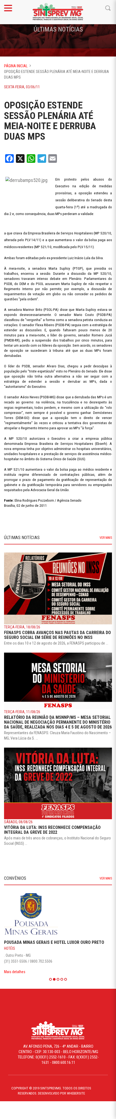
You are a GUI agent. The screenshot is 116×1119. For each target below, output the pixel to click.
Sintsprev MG (58, 12)
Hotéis (9, 948)
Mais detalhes (14, 972)
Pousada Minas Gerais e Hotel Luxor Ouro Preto (54, 942)
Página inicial (16, 66)
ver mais (106, 538)
